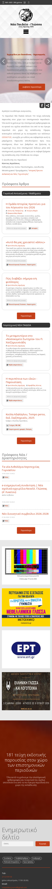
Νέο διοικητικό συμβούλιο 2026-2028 (25, 513)
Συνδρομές (36, 858)
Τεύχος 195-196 (14, 425)
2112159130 (7, 877)
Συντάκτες (7, 858)
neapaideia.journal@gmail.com (14, 887)
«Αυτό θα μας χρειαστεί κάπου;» (25, 242)
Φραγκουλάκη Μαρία (14, 213)
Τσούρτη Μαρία (31, 210)
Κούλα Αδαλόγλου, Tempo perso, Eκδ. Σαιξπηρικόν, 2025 (25, 416)
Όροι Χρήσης (28, 862)
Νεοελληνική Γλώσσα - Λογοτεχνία (22, 264)
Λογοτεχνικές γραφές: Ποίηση (20, 429)
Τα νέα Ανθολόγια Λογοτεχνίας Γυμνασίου (20, 468)
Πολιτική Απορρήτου (11, 862)
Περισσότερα (26, 316)
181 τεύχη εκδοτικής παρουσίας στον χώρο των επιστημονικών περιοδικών (26, 762)
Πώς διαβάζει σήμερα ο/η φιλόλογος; (21, 280)
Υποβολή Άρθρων (21, 858)
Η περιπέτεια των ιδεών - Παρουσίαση (21, 380)
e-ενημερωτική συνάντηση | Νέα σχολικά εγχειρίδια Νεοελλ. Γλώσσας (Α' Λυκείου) (24, 489)
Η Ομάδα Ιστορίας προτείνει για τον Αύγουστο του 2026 (25, 205)
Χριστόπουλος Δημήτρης (16, 245)
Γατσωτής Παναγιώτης (15, 210)
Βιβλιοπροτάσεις (15, 365)
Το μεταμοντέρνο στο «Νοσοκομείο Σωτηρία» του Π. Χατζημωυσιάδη (24, 339)
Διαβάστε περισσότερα (31, 87)
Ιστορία (34, 228)
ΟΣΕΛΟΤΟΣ (6, 137)
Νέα (6, 477)
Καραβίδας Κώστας (34, 385)
